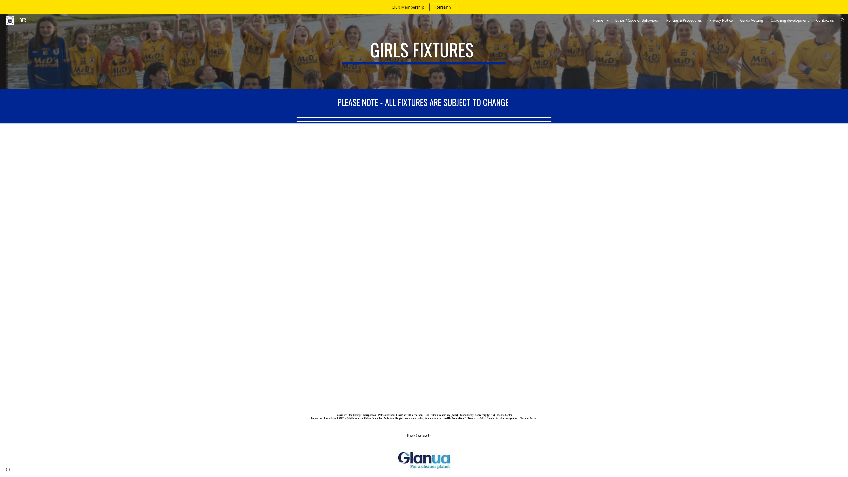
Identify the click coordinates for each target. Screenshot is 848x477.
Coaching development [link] (790, 20)
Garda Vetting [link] (751, 20)
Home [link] (598, 20)
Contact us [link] (825, 20)
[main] (424, 51)
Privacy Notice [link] (721, 20)
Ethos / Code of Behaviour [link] (637, 20)
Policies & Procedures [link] (684, 20)
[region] (424, 7)
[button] (842, 20)
